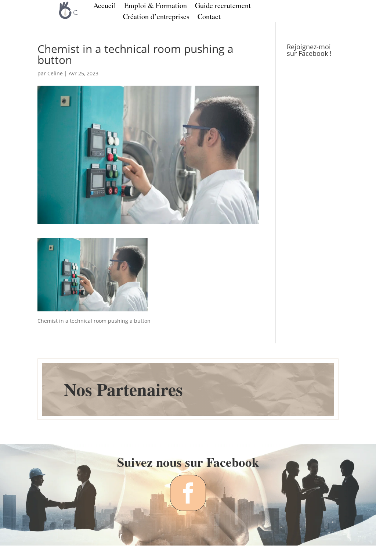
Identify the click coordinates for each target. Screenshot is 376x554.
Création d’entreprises (156, 17)
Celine (55, 73)
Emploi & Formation (155, 6)
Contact (209, 17)
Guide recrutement (223, 6)
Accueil (104, 6)
